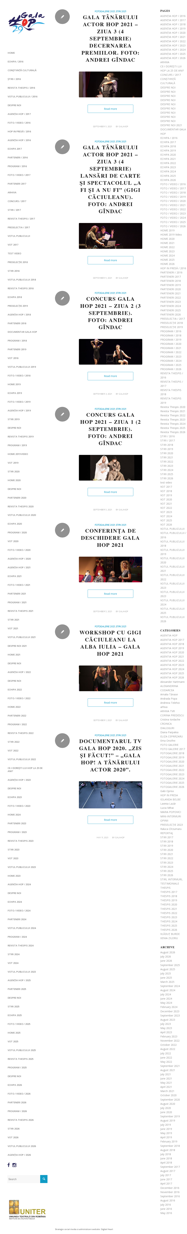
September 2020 (170, 1099)
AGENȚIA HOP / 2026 (19, 1154)
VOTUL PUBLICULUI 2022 (22, 759)
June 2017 (166, 1179)
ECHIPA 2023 (15, 797)
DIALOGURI (167, 728)
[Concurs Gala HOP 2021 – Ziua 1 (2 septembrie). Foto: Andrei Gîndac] (110, 468)
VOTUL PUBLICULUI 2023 (22, 867)
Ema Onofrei (167, 740)
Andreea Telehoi (170, 702)
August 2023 (167, 1019)
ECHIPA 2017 (15, 148)
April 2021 (166, 1087)
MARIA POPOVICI (170, 812)
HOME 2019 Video (18, 454)
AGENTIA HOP (169, 635)
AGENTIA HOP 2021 (172, 656)
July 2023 (165, 1024)
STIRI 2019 (13, 419)
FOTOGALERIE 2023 (172, 774)
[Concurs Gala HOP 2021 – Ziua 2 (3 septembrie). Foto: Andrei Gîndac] (110, 352)
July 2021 (165, 1074)
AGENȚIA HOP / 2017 (19, 114)
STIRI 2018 (13, 271)
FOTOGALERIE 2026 (172, 787)
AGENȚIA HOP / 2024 (19, 884)
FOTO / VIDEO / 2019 (19, 401)
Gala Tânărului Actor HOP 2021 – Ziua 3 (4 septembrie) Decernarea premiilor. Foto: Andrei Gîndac (110, 38)
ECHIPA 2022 (15, 689)
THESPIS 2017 (168, 892)
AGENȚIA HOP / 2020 (19, 558)
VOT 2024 (13, 963)
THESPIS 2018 (168, 896)
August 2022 (167, 1049)
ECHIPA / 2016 (15, 61)
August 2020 (167, 1103)
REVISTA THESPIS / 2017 (21, 218)
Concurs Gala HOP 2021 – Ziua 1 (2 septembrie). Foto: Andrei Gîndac (110, 428)
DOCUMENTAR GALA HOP (22, 331)
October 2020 (168, 1095)
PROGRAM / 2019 (17, 445)
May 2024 (166, 1002)
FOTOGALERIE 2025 (172, 782)
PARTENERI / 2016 (18, 157)
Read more (110, 108)
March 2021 (167, 1091)
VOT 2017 (13, 244)
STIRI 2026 (13, 1128)
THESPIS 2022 (168, 913)
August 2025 (167, 969)
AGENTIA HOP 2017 (172, 639)
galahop (123, 126)
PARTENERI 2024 (17, 919)
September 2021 (170, 1066)
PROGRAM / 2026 (17, 1111)
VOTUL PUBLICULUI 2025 (22, 1050)
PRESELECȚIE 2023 (171, 824)
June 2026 (166, 960)
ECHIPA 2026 (15, 1085)
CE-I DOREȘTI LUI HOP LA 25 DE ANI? (25, 769)
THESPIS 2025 (168, 925)
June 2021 (166, 1078)
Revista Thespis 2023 (20, 840)
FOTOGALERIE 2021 (105, 11)
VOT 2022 (13, 750)
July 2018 (165, 1154)
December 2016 (169, 1188)
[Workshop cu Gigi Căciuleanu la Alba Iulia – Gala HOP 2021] (110, 678)
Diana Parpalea (169, 732)
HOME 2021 (14, 654)
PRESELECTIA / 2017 (19, 227)
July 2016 (165, 1204)
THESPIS (165, 887)
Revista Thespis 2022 (20, 733)
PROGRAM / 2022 (17, 724)
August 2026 (167, 952)
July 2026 (165, 956)
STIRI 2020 (13, 471)
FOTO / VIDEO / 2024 (19, 910)
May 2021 (166, 1082)
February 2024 (168, 1007)
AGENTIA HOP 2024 (172, 669)
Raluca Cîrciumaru (171, 829)
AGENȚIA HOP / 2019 (19, 410)
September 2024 (170, 986)
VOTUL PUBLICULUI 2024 (22, 928)
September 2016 (170, 1196)
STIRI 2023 (13, 849)
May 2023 (166, 1028)
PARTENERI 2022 (17, 715)
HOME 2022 (14, 706)
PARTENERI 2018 (17, 323)
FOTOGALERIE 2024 (172, 778)
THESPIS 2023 (168, 917)
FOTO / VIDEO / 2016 (19, 122)
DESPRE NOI (14, 105)
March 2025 (167, 982)
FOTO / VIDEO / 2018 (19, 375)
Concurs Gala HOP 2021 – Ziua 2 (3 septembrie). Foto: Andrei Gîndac (110, 313)
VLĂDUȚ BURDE (170, 934)
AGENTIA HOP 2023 (172, 665)
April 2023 (166, 1032)
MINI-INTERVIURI (170, 816)
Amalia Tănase (169, 694)
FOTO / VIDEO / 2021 (19, 585)
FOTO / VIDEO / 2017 (19, 175)
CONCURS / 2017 (17, 201)
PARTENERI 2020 (17, 497)
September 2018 (170, 1146)
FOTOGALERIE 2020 (172, 761)
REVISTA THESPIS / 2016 (21, 87)
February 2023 (168, 1036)
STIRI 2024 (13, 954)
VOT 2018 (13, 358)
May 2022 (166, 1061)
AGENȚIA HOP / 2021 (19, 567)
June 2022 (166, 1057)
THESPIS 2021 (168, 909)
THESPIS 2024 (168, 921)
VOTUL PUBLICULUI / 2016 (22, 96)
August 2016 (167, 1200)
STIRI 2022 (13, 741)
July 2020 (165, 1108)
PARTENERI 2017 (17, 183)
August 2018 (167, 1150)
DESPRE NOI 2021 (17, 645)
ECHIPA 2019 (15, 393)
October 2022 (168, 1045)
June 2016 (166, 1209)
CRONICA (166, 723)
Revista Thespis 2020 (20, 506)
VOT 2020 (13, 541)
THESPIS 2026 (168, 929)
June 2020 (166, 1112)
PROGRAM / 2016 (17, 166)
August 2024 (167, 990)
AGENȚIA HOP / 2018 (19, 314)
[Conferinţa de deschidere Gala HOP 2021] (110, 570)
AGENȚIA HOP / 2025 (19, 980)
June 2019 (166, 1129)
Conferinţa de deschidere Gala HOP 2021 (110, 537)
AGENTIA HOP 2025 (172, 673)
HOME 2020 (14, 480)
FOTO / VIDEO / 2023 (19, 805)
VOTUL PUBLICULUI (19, 236)
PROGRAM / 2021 (17, 602)
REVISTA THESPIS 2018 (20, 288)
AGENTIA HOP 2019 (172, 648)
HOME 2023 (14, 875)
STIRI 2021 (13, 619)
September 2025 (170, 965)
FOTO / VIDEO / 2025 (19, 1024)
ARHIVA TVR (167, 711)
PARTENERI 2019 (17, 349)
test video (14, 253)
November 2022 (170, 1040)
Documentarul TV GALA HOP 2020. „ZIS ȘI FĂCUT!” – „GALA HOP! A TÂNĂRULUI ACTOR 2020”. (110, 755)
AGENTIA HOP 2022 (172, 660)
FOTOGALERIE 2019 (172, 757)
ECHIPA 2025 (15, 1015)
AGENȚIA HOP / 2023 (19, 779)
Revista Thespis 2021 (20, 611)
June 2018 (166, 1158)
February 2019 (168, 1141)
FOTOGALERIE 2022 (172, 770)
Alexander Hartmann (172, 682)
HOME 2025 (14, 1032)
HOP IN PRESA (169, 795)
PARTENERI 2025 (17, 989)
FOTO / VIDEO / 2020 (19, 550)
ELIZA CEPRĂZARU (171, 736)
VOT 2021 (13, 628)
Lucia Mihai (167, 807)
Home (11, 52)
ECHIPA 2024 (15, 901)
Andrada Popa (168, 698)
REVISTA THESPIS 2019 (20, 436)
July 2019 (165, 1124)
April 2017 (166, 1183)
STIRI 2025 (13, 1006)
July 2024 (165, 994)
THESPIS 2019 (168, 900)
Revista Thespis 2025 (20, 1059)
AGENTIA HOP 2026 (172, 677)
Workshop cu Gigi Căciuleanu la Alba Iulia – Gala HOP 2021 (110, 643)
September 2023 (170, 1015)
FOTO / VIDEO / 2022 (19, 698)
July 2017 (165, 1175)
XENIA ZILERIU (169, 938)
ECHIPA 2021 (15, 576)
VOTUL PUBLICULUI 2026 (22, 1146)
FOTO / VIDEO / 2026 (19, 1093)
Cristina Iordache (170, 719)
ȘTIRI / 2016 (14, 79)
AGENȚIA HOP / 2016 (19, 140)
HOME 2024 (14, 814)
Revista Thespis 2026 (20, 1120)
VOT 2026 (13, 1137)
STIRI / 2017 (14, 210)
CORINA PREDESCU (172, 715)
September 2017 (170, 1166)
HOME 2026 (167, 264)
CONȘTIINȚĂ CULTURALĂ (22, 70)
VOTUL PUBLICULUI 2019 (22, 366)
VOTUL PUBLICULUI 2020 (22, 515)
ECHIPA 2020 (15, 523)
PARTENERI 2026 (17, 1102)
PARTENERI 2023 (17, 823)
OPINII (164, 820)
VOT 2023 (13, 858)
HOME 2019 (14, 384)
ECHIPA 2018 (15, 297)
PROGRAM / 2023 (17, 832)
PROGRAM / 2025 (17, 1067)
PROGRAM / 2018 (17, 340)
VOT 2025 (13, 1041)
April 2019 (166, 1137)
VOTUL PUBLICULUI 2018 (22, 279)
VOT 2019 (13, 462)
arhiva (163, 707)
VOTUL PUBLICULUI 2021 (22, 637)
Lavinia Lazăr (168, 803)
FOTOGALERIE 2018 (172, 753)
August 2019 (167, 1120)
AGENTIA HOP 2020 (172, 652)
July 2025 (165, 973)
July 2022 (165, 1053)
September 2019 (170, 1116)
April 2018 (166, 1162)
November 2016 (170, 1192)
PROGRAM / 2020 (17, 532)
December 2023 (169, 1011)
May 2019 (166, 1133)
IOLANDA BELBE (170, 799)
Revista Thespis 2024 (20, 945)
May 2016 (166, 1213)
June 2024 (166, 998)
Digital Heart (107, 1229)
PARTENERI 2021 (17, 593)
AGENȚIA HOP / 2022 (19, 672)
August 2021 (167, 1070)
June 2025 (166, 977)
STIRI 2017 (166, 837)
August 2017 (167, 1171)
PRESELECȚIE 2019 (18, 305)
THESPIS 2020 (168, 904)
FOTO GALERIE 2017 (172, 749)
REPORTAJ (166, 833)
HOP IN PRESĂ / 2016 (19, 131)
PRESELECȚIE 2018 (18, 262)
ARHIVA (12, 192)
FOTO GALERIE (169, 745)
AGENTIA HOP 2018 (172, 644)
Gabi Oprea (167, 791)
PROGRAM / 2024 (17, 936)
